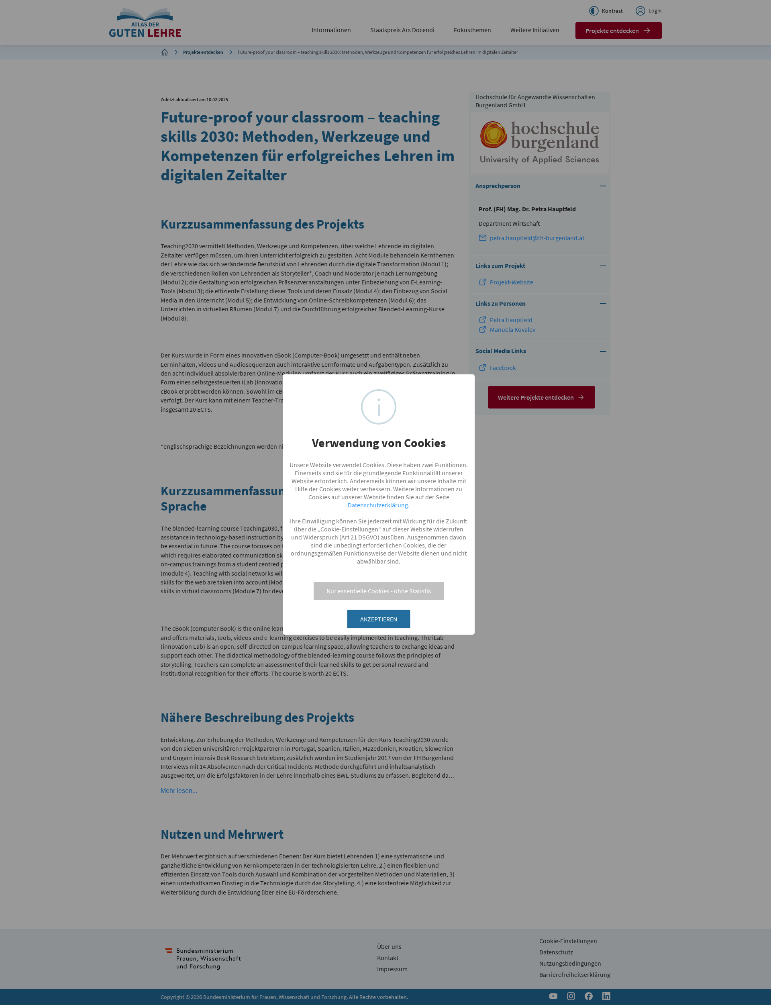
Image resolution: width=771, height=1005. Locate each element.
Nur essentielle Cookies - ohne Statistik (378, 591)
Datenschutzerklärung (378, 505)
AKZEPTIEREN (378, 619)
